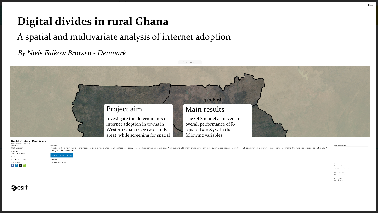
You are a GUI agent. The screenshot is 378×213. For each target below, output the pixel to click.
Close (370, 5)
